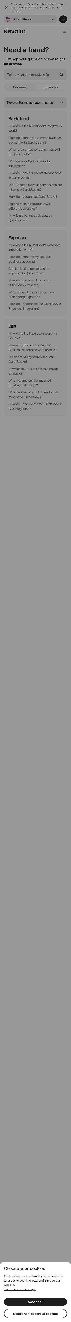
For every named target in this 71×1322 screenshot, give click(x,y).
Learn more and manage (20, 1289)
